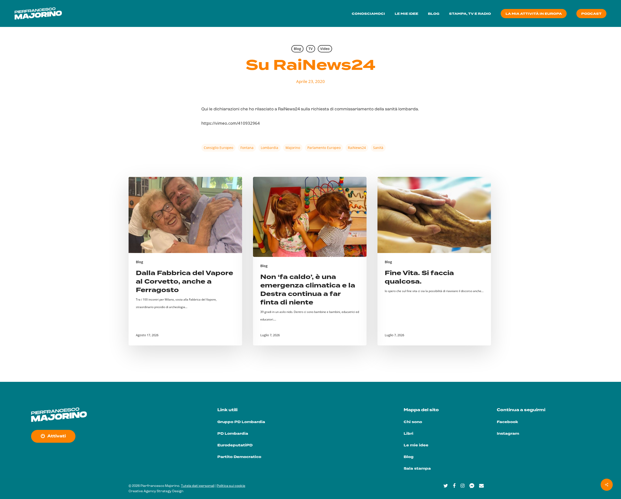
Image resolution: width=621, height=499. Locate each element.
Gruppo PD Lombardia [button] (241, 422)
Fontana (246, 147)
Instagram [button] (508, 433)
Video (325, 48)
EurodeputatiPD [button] (235, 445)
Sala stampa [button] (417, 468)
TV (311, 48)
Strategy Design (170, 491)
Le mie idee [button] (416, 445)
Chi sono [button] (413, 422)
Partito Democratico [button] (239, 456)
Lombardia (269, 147)
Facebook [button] (507, 422)
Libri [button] (408, 433)
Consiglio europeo (218, 147)
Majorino (293, 147)
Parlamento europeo (324, 147)
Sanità (378, 147)
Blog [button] (409, 456)
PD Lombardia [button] (232, 433)
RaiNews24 (357, 147)
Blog (297, 48)
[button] (56, 436)
